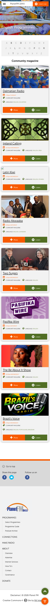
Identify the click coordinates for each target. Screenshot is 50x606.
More (15, 110)
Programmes (9, 517)
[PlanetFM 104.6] (29, 7)
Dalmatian (22, 102)
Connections (9, 537)
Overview (8, 553)
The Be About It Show (17, 370)
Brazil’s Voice (11, 418)
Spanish (41, 179)
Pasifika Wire (11, 321)
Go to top (10, 466)
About (5, 548)
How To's (8, 566)
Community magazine (13, 98)
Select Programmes (12, 522)
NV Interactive (40, 600)
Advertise (8, 557)
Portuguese (23, 429)
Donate (6, 581)
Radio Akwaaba (13, 220)
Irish (40, 150)
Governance (10, 575)
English (15, 102)
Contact (8, 570)
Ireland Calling (12, 143)
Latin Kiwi (9, 172)
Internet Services (11, 562)
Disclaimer (15, 595)
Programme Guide (12, 526)
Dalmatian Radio (13, 91)
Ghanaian (22, 231)
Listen (37, 110)
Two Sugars (10, 273)
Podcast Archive (11, 531)
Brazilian (31, 429)
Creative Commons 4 (13, 600)
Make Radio (8, 543)
